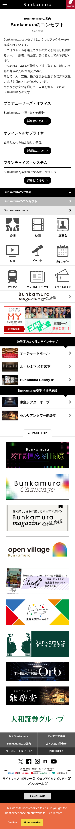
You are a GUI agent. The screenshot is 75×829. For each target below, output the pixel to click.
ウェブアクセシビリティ (52, 778)
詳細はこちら (36, 120)
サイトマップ (11, 778)
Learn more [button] (55, 813)
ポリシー (27, 778)
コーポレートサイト (17, 751)
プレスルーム (36, 783)
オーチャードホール (35, 353)
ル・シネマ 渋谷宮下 (35, 366)
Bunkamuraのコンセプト (20, 201)
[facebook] (28, 761)
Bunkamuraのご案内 (17, 192)
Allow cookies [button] (32, 822)
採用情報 (55, 751)
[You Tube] (54, 761)
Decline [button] (12, 822)
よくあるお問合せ (56, 743)
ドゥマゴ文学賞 (56, 736)
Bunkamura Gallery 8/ (37, 380)
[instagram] (37, 761)
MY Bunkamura (18, 736)
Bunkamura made (16, 210)
